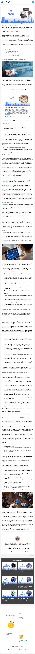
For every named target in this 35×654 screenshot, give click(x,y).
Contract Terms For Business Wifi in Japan (12, 55)
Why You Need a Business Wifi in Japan (12, 51)
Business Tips (4, 25)
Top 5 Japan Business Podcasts (8, 584)
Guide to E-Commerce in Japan (12, 529)
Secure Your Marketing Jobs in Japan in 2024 (8, 599)
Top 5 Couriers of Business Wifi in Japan (12, 52)
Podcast (20, 614)
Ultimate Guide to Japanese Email (25, 585)
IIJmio (3, 232)
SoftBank (3, 204)
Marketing (11, 600)
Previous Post (3, 555)
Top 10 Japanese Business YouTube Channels (9, 571)
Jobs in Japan (8, 600)
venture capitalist (8, 44)
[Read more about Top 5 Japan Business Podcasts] (9, 579)
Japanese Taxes (21, 618)
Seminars (20, 613)
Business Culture (24, 586)
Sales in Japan (29, 586)
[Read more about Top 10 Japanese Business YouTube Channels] (9, 565)
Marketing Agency (9, 633)
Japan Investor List (22, 612)
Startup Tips (4, 573)
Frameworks (21, 617)
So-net (9, 222)
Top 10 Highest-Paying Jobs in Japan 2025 (24, 571)
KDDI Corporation (5, 180)
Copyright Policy (24, 649)
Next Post (32, 555)
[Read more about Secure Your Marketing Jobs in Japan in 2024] (9, 593)
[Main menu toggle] (33, 2)
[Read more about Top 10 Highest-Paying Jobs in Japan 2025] (25, 565)
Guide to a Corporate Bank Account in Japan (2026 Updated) (25, 599)
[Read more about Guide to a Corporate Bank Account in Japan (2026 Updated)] (25, 593)
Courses (7, 634)
